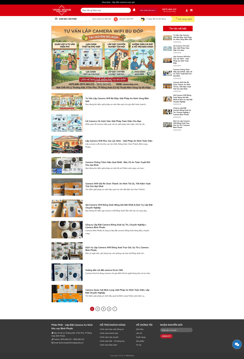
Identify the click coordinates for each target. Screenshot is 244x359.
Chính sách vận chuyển (109, 337)
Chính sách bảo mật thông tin (112, 329)
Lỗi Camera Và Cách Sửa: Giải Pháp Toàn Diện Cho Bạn (113, 121)
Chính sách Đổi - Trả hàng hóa (112, 341)
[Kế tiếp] (115, 309)
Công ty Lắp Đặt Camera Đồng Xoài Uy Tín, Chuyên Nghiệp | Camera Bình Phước (115, 226)
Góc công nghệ (185, 19)
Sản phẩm (140, 341)
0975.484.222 (169, 10)
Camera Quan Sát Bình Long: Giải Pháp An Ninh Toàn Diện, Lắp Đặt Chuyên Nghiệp (117, 291)
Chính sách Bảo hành (108, 345)
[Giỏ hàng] (191, 10)
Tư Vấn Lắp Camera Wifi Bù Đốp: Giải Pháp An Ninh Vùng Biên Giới (103, 74)
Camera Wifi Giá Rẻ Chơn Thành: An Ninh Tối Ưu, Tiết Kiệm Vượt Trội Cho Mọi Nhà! (117, 185)
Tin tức (138, 345)
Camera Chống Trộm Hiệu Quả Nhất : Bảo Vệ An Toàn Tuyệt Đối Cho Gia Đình (117, 163)
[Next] (150, 57)
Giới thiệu (140, 329)
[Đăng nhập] (187, 10)
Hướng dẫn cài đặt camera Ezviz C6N (104, 270)
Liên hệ (139, 333)
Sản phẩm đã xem (147, 10)
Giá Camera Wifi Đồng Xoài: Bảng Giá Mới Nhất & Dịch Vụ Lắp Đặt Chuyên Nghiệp (118, 206)
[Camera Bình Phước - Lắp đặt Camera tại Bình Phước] (64, 10)
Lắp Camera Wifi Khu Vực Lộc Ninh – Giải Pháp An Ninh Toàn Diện (118, 140)
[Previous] (57, 57)
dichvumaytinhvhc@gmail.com (71, 343)
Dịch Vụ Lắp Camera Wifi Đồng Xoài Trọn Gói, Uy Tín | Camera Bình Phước (117, 249)
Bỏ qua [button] (138, 2)
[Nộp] (128, 10)
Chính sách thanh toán (109, 333)
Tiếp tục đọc (103, 82)
